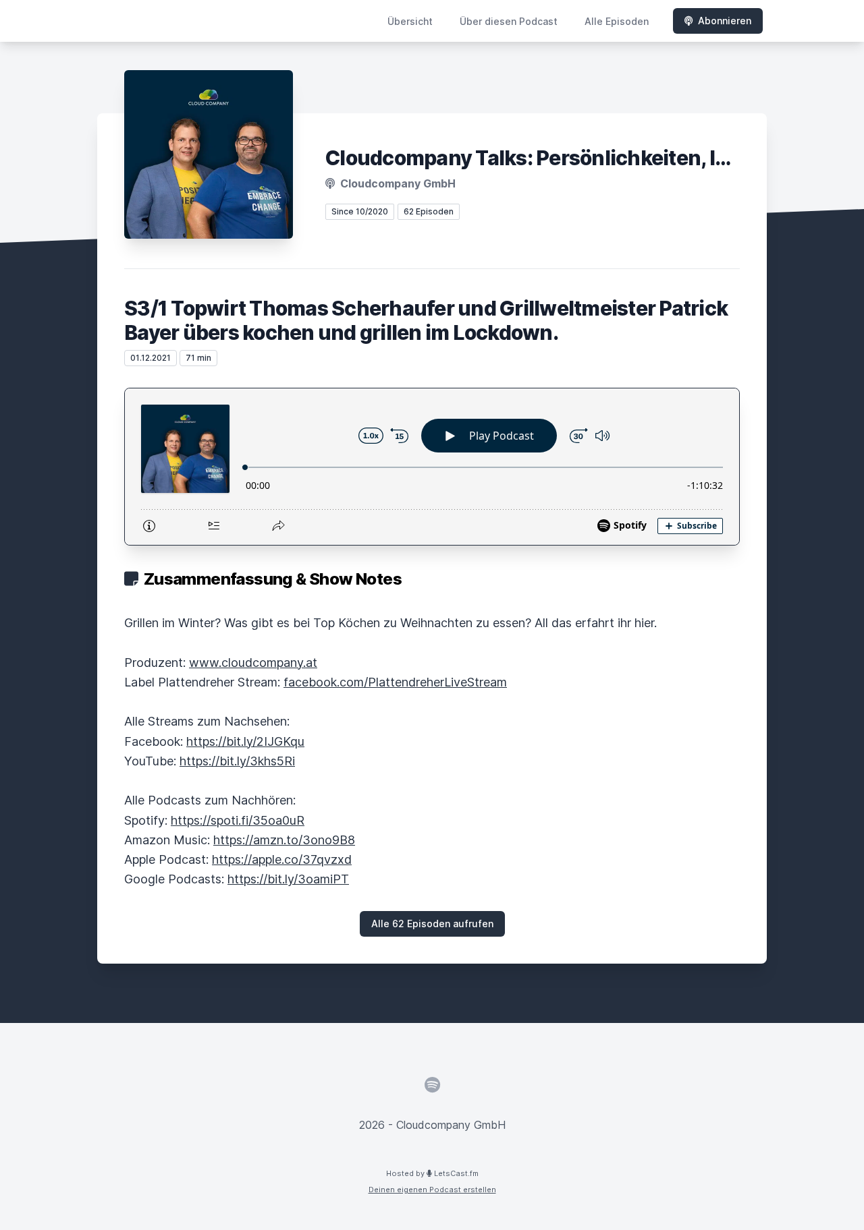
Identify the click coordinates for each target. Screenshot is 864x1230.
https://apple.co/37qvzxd (282, 859)
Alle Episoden (617, 21)
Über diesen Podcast (509, 21)
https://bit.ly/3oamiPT (288, 879)
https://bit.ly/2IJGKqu (245, 741)
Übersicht (410, 21)
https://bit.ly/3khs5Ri (237, 761)
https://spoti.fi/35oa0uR (237, 820)
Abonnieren (724, 20)
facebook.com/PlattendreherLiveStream (395, 682)
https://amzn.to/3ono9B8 (284, 840)
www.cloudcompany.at (253, 662)
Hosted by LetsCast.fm (432, 1173)
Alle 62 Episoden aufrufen (432, 923)
